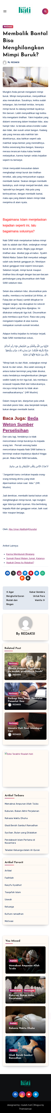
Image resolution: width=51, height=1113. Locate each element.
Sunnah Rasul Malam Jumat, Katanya (25, 558)
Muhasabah (15, 990)
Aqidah (13, 961)
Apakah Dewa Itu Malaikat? (20, 562)
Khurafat (32, 529)
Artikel (8, 870)
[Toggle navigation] (5, 11)
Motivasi (8, 26)
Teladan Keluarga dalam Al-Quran (22, 850)
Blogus (37, 1105)
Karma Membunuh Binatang (20, 554)
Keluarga (9, 906)
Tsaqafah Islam (13, 892)
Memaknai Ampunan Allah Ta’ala (21, 804)
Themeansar (25, 1109)
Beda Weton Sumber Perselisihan (20, 424)
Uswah (8, 899)
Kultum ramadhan (14, 914)
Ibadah (13, 1023)
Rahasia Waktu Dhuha (16, 818)
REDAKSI (15, 62)
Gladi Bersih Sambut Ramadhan (21, 825)
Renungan (29, 990)
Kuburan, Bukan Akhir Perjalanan (22, 811)
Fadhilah (9, 878)
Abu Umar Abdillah (18, 529)
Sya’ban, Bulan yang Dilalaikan (21, 832)
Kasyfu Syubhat (13, 885)
